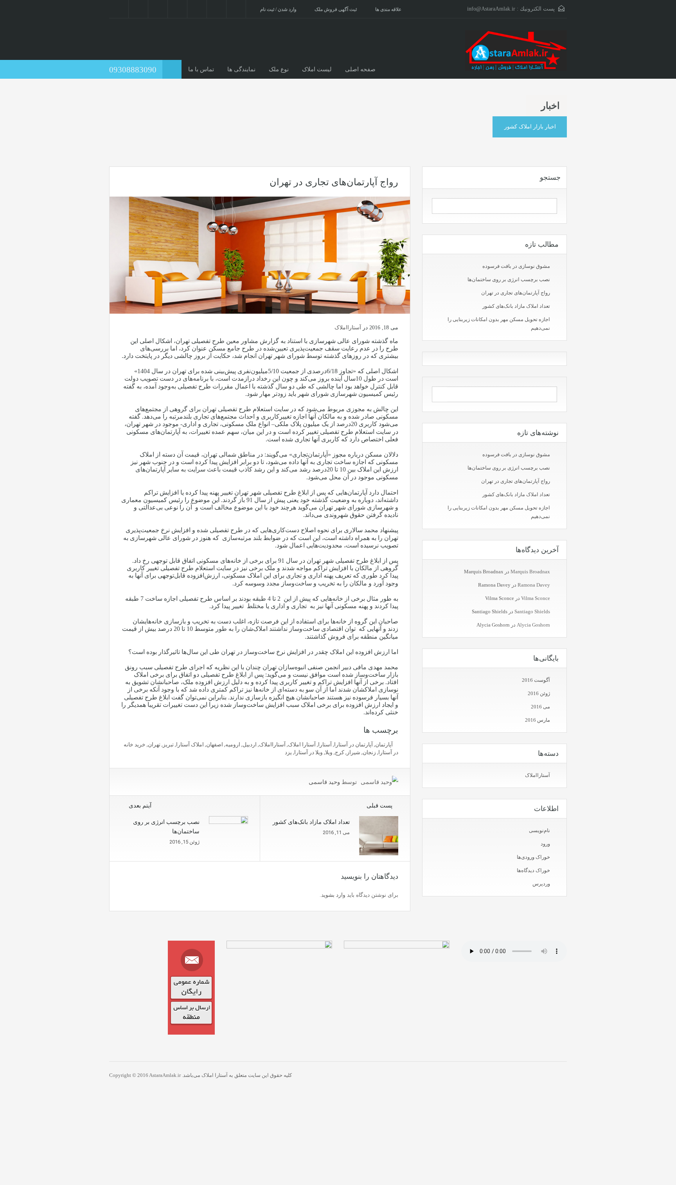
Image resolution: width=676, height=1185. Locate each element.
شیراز (353, 752)
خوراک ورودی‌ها (533, 857)
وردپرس (541, 884)
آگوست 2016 (536, 680)
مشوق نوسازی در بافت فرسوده (516, 266)
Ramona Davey (494, 585)
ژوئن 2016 (539, 693)
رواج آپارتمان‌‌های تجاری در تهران (515, 293)
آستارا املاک (302, 744)
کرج (339, 752)
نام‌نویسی (539, 830)
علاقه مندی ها (388, 9)
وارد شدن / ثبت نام (278, 9)
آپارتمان (384, 744)
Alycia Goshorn (493, 625)
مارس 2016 (537, 720)
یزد (288, 752)
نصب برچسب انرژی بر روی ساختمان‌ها (508, 279)
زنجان (369, 752)
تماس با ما (201, 69)
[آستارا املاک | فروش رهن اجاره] (516, 54)
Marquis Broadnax (483, 571)
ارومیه (232, 744)
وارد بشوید (333, 895)
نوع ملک (279, 69)
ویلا (329, 752)
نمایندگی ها (241, 69)
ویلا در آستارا (308, 752)
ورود (545, 844)
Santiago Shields (489, 611)
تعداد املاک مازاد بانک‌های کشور (516, 306)
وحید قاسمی (324, 782)
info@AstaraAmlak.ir (491, 9)
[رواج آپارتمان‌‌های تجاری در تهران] (260, 254)
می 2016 (540, 707)
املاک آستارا (190, 744)
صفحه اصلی (360, 69)
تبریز (168, 744)
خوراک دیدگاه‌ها (533, 870)
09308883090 (132, 69)
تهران (154, 744)
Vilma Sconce (499, 598)
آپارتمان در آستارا (353, 744)
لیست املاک (317, 69)
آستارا (325, 744)
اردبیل (250, 744)
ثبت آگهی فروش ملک (336, 9)
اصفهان (214, 744)
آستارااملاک (347, 328)
